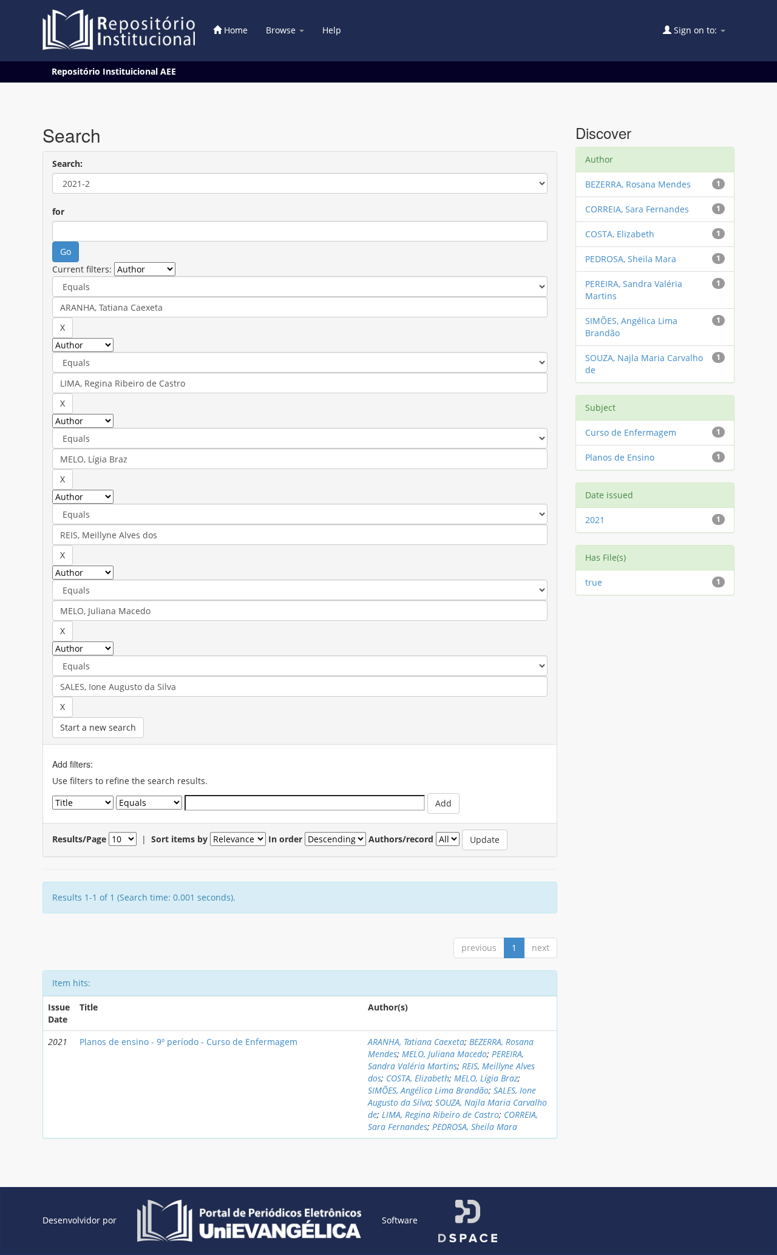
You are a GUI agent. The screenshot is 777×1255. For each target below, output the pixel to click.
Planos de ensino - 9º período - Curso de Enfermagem (188, 1041)
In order (285, 839)
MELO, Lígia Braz (486, 1078)
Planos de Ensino (619, 457)
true (593, 582)
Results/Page (79, 839)
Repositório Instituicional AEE (114, 71)
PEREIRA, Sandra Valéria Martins (446, 1060)
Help (331, 30)
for (58, 211)
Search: (67, 163)
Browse (282, 30)
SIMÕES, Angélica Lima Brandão (428, 1090)
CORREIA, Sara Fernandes (637, 209)
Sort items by (179, 839)
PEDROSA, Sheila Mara (474, 1126)
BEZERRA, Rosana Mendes (638, 184)
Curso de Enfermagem (630, 432)
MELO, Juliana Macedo (444, 1054)
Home (235, 30)
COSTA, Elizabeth (417, 1078)
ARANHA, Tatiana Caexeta (416, 1041)
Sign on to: (695, 30)
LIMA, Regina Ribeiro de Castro (440, 1114)
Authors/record (400, 839)
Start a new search (98, 727)
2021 (595, 520)
